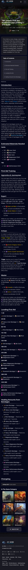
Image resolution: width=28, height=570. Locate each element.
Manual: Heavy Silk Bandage (11, 220)
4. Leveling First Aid (8, 73)
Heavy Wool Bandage (9, 336)
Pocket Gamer (5, 565)
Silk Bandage (7, 343)
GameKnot (22, 565)
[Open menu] (25, 1)
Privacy (19, 557)
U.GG (7, 563)
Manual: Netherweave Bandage (12, 299)
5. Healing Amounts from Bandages (12, 76)
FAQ (16, 557)
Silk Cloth (12, 155)
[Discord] (18, 30)
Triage (3, 238)
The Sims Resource (13, 563)
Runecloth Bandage (9, 371)
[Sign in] (21, 2)
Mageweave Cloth (14, 157)
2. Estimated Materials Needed (11, 65)
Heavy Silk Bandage (9, 349)
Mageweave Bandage (9, 355)
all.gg (3, 563)
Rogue (15, 101)
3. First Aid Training (8, 69)
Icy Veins (4, 546)
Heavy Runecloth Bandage (11, 377)
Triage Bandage (21, 263)
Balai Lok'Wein (12, 206)
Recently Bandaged (17, 135)
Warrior (7, 101)
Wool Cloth (12, 152)
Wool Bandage (7, 330)
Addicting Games (21, 563)
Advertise (12, 557)
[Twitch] (16, 30)
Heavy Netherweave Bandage (12, 393)
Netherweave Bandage (10, 385)
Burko (9, 292)
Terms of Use (5, 559)
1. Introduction (7, 61)
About (3, 557)
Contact (7, 557)
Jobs (10, 559)
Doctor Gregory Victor (14, 245)
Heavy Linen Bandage (9, 322)
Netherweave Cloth (15, 166)
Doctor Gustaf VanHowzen (16, 251)
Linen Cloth (12, 150)
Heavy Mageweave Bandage (11, 363)
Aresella (10, 287)
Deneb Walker (12, 211)
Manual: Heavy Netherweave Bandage (14, 301)
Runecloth (12, 159)
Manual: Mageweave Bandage (12, 222)
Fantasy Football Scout (14, 565)
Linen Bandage (7, 316)
